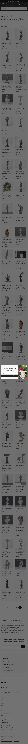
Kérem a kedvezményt (10, 375)
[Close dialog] (26, 366)
